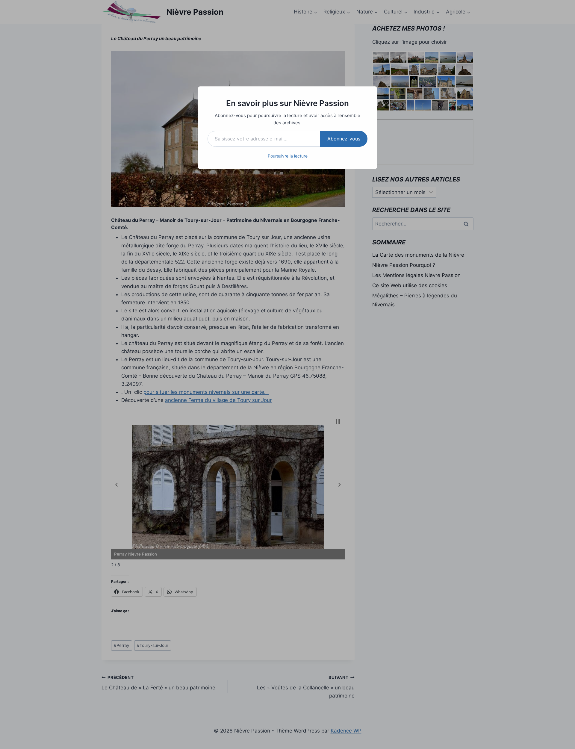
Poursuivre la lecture (288, 155)
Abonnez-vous (343, 139)
